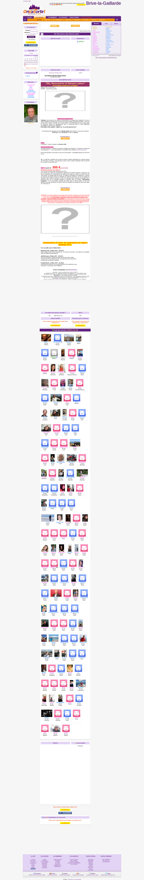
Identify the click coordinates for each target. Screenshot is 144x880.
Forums (33, 861)
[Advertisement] (85, 10)
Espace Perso (74, 17)
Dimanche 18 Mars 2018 (55, 73)
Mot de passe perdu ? (31, 34)
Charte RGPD (33, 863)
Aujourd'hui (47, 19)
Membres (96, 23)
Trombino (57, 861)
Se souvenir (32, 39)
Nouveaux (57, 864)
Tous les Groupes (74, 859)
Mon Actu (90, 861)
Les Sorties (39, 17)
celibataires (57, 279)
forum (119, 55)
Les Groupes (63, 17)
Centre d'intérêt (74, 864)
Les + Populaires (57, 19)
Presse (33, 865)
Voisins (116, 23)
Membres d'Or (57, 865)
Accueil (33, 859)
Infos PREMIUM (106, 859)
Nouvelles (85, 19)
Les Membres (52, 17)
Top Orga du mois (30, 73)
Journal (90, 865)
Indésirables (91, 870)
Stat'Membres (57, 866)
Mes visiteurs (106, 860)
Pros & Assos (33, 860)
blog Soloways (73, 269)
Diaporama (68, 19)
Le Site (29, 17)
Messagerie (90, 860)
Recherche (77, 19)
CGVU (33, 864)
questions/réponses (81, 150)
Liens (33, 866)
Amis (106, 23)
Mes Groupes (74, 860)
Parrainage (90, 859)
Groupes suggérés (73, 861)
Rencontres (90, 867)
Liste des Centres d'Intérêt (74, 863)
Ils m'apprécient (106, 861)
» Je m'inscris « (81, 4)
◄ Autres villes (27, 1)
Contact (33, 867)
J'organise (90, 864)
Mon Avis (91, 866)
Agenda (90, 863)
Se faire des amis (57, 859)
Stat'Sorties (102, 19)
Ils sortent (57, 863)
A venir (39, 19)
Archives (93, 19)
